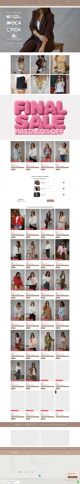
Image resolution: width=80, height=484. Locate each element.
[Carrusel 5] (40, 84)
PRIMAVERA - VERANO (27, 4)
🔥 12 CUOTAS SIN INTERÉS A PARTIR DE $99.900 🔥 (19, 6)
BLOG (51, 4)
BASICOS (33, 4)
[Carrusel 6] (59, 84)
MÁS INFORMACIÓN (57, 4)
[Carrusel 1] (40, 30)
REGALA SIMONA (46, 4)
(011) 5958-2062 (33, 462)
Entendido (12, 482)
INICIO (20, 4)
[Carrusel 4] (20, 84)
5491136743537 (33, 460)
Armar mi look (72, 477)
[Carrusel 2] (40, 64)
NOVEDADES (39, 4)
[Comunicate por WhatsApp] (78, 482)
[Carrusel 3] (59, 64)
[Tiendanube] (66, 481)
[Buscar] (24, 2)
